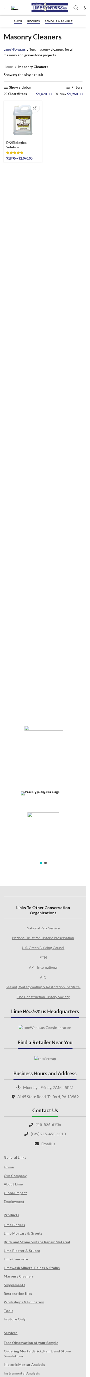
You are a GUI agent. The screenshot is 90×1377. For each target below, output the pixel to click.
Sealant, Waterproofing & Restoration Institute (43, 987)
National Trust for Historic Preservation (43, 938)
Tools (8, 1311)
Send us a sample (58, 21)
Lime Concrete (16, 1259)
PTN (43, 957)
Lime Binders (14, 1225)
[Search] (76, 8)
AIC (43, 977)
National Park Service (43, 928)
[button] (41, 863)
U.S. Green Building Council (43, 948)
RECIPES (33, 21)
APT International (43, 967)
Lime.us (15, 49)
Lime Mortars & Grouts (23, 1233)
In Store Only (15, 1319)
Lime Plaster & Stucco (22, 1250)
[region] (43, 792)
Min (40, 94)
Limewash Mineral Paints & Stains (32, 1268)
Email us (48, 1143)
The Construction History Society (43, 997)
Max (71, 94)
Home (8, 67)
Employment (14, 1201)
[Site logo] (49, 7)
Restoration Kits (18, 1293)
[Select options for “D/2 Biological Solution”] (35, 107)
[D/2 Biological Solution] (23, 120)
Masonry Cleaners (19, 1276)
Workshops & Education (24, 1302)
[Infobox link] (5, 7)
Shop (18, 21)
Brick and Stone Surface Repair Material (37, 1242)
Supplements (14, 1285)
